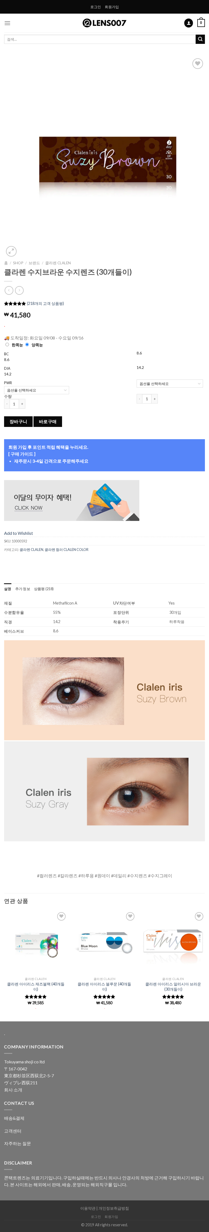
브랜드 (34, 263)
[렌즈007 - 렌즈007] (104, 23)
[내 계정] (188, 23)
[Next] (194, 157)
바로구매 (48, 421)
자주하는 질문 (17, 1143)
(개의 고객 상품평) (45, 303)
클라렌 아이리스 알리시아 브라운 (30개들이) (173, 986)
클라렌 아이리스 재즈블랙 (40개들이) (35, 986)
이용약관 (88, 1208)
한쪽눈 (17, 344)
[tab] (7, 588)
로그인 (95, 7)
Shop (18, 263)
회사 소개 (13, 1089)
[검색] (200, 39)
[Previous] (15, 157)
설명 (7, 589)
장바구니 (18, 421)
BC (6, 354)
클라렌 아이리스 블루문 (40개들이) (104, 986)
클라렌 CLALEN (58, 263)
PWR (8, 383)
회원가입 (112, 7)
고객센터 (12, 1130)
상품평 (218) (44, 589)
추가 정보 (22, 589)
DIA (7, 368)
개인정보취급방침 (114, 1208)
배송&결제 (14, 1118)
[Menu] (7, 23)
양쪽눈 (37, 344)
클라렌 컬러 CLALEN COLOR (66, 549)
